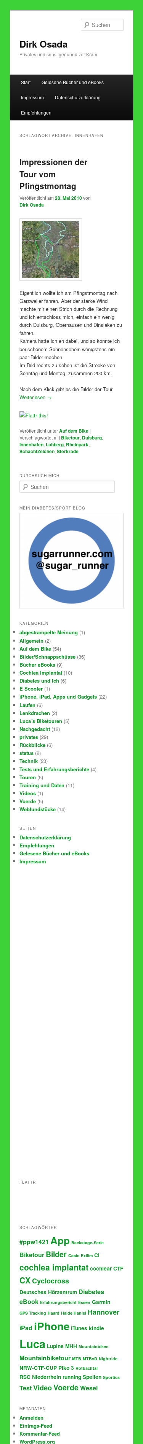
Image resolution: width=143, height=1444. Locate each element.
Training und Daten (41, 785)
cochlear (101, 1268)
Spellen (92, 1376)
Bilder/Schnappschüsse (47, 656)
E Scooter (31, 688)
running (72, 1376)
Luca (32, 1344)
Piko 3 (66, 1367)
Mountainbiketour (45, 1357)
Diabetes (91, 1291)
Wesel (89, 1388)
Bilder (56, 1254)
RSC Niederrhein (40, 1376)
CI (97, 1255)
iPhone (51, 1326)
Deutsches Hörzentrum (48, 1292)
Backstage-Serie (87, 1242)
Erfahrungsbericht (58, 1302)
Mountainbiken (94, 1346)
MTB (76, 1358)
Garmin (101, 1301)
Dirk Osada (43, 43)
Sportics (111, 1377)
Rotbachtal (87, 1368)
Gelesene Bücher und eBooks (73, 82)
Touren (27, 777)
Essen (84, 1302)
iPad (25, 1327)
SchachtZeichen (37, 451)
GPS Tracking (32, 1313)
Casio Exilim (80, 1255)
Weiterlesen (35, 397)
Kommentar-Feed (39, 1433)
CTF (118, 1268)
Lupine (55, 1346)
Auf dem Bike (73, 430)
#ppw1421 (34, 1241)
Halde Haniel (73, 1313)
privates (28, 736)
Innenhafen (31, 444)
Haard (53, 1313)
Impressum (32, 97)
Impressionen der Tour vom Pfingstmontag (53, 173)
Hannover (103, 1312)
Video (42, 1388)
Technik (28, 760)
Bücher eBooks (37, 664)
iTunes (79, 1328)
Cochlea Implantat (40, 672)
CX (25, 1280)
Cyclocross (50, 1281)
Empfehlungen (36, 112)
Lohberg (55, 444)
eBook (29, 1301)
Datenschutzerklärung (78, 97)
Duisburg (92, 437)
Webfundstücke (37, 809)
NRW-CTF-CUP (38, 1367)
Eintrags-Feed (35, 1425)
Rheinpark (77, 444)
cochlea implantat (53, 1267)
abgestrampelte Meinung (48, 632)
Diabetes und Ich (39, 680)
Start (26, 82)
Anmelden (31, 1417)
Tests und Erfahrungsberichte (54, 769)
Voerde (27, 801)
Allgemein (31, 640)
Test (25, 1388)
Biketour (70, 437)
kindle (96, 1328)
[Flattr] (33, 415)
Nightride (108, 1358)
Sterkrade (68, 451)
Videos (27, 793)
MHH (71, 1346)
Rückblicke (32, 744)
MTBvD (90, 1358)
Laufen (27, 704)
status (26, 752)
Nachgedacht (34, 728)
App (60, 1240)
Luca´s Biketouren (40, 720)
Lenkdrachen (34, 712)
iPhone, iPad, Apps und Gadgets (58, 696)
